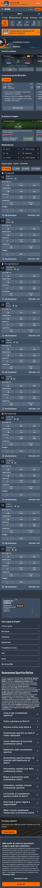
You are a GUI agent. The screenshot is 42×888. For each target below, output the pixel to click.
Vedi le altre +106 (34, 299)
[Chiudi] (39, 840)
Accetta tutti (21, 884)
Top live (15, 163)
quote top (5, 25)
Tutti (5, 18)
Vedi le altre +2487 (34, 259)
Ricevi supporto (9, 832)
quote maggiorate (27, 25)
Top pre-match (7, 163)
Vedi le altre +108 (34, 335)
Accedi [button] (30, 9)
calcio (12, 25)
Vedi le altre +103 (34, 372)
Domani (34, 18)
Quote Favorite (16, 18)
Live (39, 25)
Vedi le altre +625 (34, 456)
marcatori (19, 25)
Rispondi (20, 606)
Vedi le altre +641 (34, 586)
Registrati (28, 46)
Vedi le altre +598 (34, 499)
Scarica (38, 3)
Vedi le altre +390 (34, 543)
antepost (34, 25)
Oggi (26, 18)
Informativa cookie (9, 874)
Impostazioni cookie (21, 878)
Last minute (24, 163)
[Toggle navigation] (2, 9)
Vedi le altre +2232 (34, 215)
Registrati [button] (38, 9)
